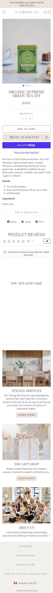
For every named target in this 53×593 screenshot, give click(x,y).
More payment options (26, 152)
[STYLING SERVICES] (26, 368)
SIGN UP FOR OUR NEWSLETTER (26, 574)
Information (25, 555)
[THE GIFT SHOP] (26, 442)
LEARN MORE (26, 415)
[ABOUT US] (26, 505)
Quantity (26, 113)
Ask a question (26, 212)
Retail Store (25, 565)
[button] (32, 241)
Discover (26, 546)
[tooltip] (46, 137)
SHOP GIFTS (26, 478)
